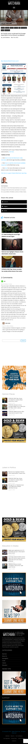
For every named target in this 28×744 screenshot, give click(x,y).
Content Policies (21, 738)
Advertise (7, 736)
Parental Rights (24, 27)
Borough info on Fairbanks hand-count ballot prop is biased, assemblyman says (16, 486)
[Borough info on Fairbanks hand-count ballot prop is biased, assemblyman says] (4, 487)
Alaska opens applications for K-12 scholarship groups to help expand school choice (16, 552)
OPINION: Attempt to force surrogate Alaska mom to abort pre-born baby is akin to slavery (16, 406)
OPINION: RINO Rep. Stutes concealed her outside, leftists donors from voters (15, 400)
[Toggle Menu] (14, 7)
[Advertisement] (14, 49)
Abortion (2, 27)
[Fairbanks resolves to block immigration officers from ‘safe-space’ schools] (4, 566)
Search (23, 340)
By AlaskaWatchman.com (10, 61)
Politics (2, 30)
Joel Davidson (4, 186)
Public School (7, 30)
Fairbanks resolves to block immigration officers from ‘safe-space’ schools (15, 566)
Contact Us (14, 740)
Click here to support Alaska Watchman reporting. (14, 173)
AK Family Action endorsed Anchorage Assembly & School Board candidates (13, 34)
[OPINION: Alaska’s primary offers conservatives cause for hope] (4, 413)
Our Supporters (6, 738)
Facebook (5, 201)
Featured (11, 27)
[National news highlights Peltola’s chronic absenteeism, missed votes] (4, 474)
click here (11, 152)
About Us (12, 736)
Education (7, 27)
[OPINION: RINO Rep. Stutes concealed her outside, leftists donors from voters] (4, 400)
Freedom (16, 27)
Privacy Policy (14, 738)
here (6, 168)
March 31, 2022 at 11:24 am (6, 284)
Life (19, 27)
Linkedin (5, 210)
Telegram (5, 206)
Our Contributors (19, 736)
